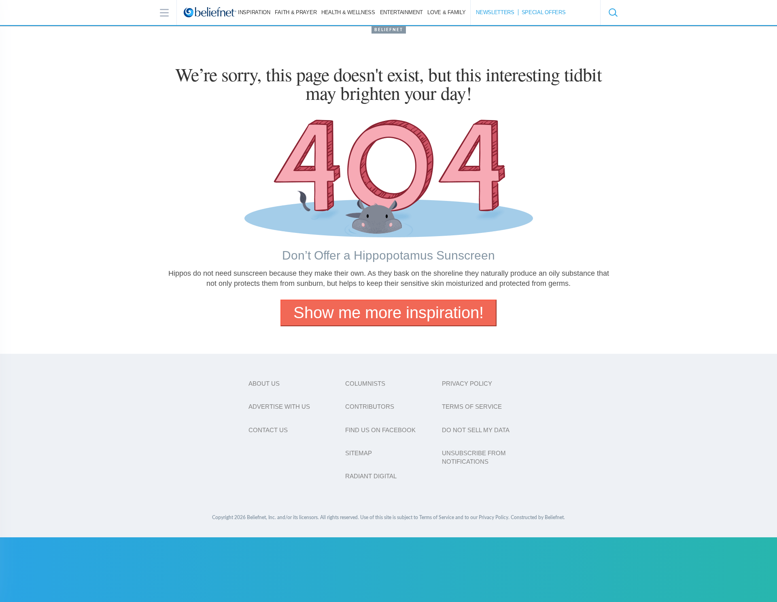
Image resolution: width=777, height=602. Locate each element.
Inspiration (254, 12)
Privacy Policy (467, 383)
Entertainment (401, 12)
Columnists (365, 383)
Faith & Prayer (295, 12)
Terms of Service (472, 406)
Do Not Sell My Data (476, 430)
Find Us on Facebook (380, 430)
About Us (264, 383)
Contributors (369, 406)
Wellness (348, 12)
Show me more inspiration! (388, 312)
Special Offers (544, 12)
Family (446, 12)
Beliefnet (388, 30)
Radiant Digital (371, 476)
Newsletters (495, 12)
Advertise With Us (279, 406)
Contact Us (268, 430)
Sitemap (358, 453)
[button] (612, 12)
